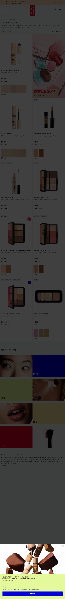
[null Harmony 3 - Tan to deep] (8, 269)
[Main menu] (3, 9)
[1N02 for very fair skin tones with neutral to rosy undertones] (8, 89)
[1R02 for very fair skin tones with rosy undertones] (13, 89)
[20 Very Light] (36, 333)
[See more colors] (28, 89)
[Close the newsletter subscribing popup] (63, 546)
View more (4, 465)
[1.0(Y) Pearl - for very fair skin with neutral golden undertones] (3, 153)
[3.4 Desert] (36, 153)
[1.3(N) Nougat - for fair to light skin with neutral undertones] (18, 153)
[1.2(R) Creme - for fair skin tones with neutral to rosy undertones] (13, 153)
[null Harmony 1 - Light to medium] (3, 269)
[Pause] (4, 3)
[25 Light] (41, 333)
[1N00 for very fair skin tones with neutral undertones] (3, 89)
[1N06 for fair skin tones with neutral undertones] (18, 89)
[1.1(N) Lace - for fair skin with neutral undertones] (8, 153)
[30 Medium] (46, 333)
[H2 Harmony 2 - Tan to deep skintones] (41, 269)
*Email (3, 584)
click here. (37, 589)
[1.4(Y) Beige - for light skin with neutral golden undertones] (23, 153)
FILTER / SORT (58, 31)
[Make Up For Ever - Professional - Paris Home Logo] (32, 10)
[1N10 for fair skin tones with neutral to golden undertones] (23, 89)
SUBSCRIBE (32, 593)
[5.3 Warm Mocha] (41, 153)
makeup (14, 463)
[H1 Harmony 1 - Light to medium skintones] (36, 269)
